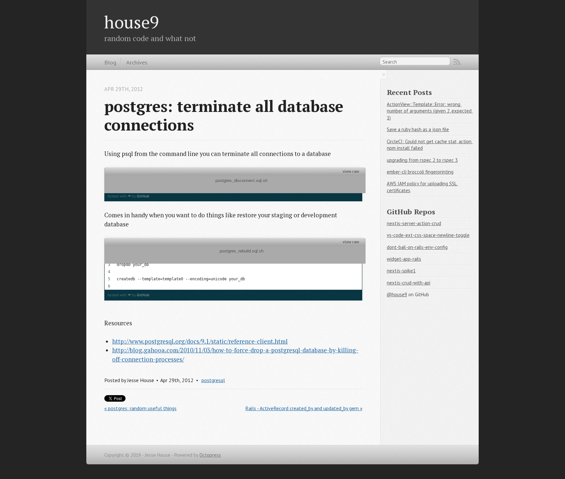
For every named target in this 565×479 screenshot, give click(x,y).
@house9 (397, 294)
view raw (351, 171)
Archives (136, 62)
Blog (110, 62)
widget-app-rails (404, 259)
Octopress (210, 455)
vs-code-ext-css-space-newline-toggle (428, 235)
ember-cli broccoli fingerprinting (420, 172)
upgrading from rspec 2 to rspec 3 (422, 160)
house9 (131, 21)
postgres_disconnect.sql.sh (234, 184)
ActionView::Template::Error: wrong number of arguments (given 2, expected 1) (430, 111)
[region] (233, 268)
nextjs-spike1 (401, 271)
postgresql (213, 380)
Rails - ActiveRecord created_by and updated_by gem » (303, 408)
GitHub (143, 196)
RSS (457, 62)
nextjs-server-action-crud (414, 223)
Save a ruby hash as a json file (418, 129)
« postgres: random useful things (140, 408)
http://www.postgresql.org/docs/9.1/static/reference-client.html (200, 341)
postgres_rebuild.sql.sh (235, 255)
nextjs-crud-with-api (408, 283)
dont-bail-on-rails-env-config (417, 247)
